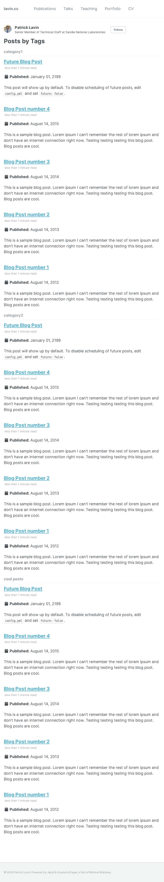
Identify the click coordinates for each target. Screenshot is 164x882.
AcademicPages (67, 872)
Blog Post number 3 (27, 161)
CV (131, 8)
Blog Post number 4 (27, 109)
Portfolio (113, 8)
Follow (118, 29)
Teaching (89, 8)
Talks (68, 8)
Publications (45, 8)
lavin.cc (11, 8)
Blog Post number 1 (26, 267)
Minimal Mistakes (100, 872)
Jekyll (50, 872)
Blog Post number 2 (27, 214)
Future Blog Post (23, 61)
